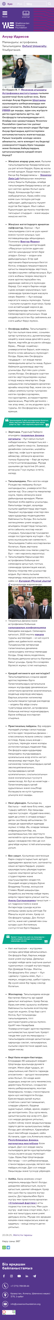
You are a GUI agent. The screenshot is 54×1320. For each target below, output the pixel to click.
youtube (19, 1276)
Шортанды (39, 100)
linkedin (26, 1276)
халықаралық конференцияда (27, 627)
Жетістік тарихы (22, 1235)
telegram (34, 1276)
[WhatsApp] (4, 1247)
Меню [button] (4, 17)
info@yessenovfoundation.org (25, 1304)
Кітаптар (26, 17)
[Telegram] (8, 1247)
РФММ (6, 110)
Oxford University (34, 46)
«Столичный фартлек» (22, 1202)
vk (11, 1276)
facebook (3, 1276)
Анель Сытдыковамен (22, 900)
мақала (39, 634)
